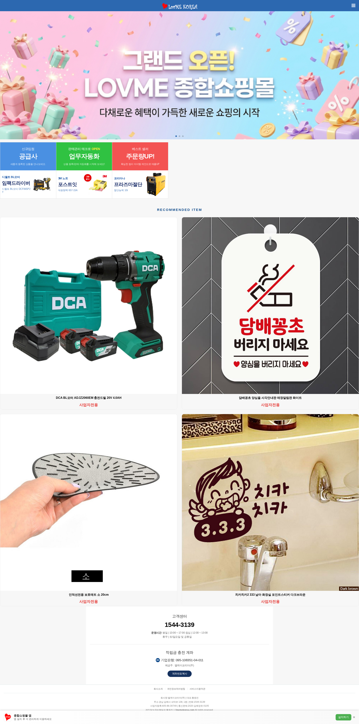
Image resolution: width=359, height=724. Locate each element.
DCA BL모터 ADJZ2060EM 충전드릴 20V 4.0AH (89, 397)
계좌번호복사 (179, 673)
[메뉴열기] (353, 5)
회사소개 (158, 689)
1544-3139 (179, 624)
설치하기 (343, 717)
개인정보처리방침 (176, 689)
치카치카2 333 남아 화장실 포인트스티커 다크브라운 (270, 594)
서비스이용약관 (197, 689)
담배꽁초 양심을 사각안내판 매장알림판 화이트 (270, 397)
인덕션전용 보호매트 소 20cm (89, 594)
